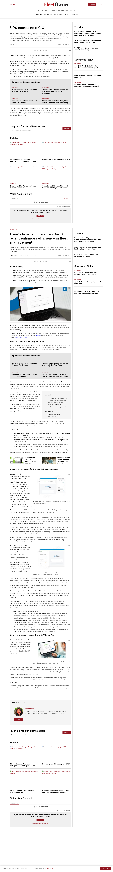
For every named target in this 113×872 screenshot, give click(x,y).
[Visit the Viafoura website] (66, 209)
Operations (38, 14)
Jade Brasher (14, 258)
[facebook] (35, 50)
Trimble (38, 338)
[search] (14, 4)
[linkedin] (37, 50)
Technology (48, 14)
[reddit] (43, 50)
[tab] (14, 202)
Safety (67, 14)
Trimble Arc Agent (21, 341)
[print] (70, 50)
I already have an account (40, 222)
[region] (40, 205)
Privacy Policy (50, 868)
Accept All (105, 868)
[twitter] (40, 50)
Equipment (75, 14)
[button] (11, 4)
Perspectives (58, 14)
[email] (46, 50)
